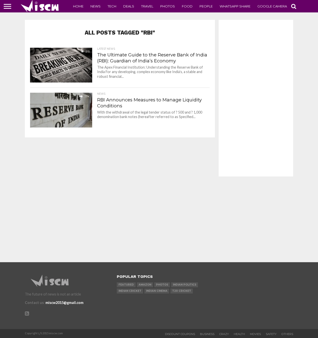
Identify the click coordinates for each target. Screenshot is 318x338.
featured (126, 284)
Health (239, 334)
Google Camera (272, 6)
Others (287, 334)
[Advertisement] (255, 98)
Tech (112, 6)
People (206, 6)
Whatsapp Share (235, 6)
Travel (147, 6)
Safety (271, 334)
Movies (255, 334)
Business (207, 334)
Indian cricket (130, 291)
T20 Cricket (181, 291)
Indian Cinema (156, 291)
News (95, 6)
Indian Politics (184, 284)
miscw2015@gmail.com (64, 302)
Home (78, 6)
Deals (128, 6)
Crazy (224, 334)
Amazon (145, 284)
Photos (167, 6)
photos (162, 284)
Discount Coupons (180, 334)
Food (187, 6)
